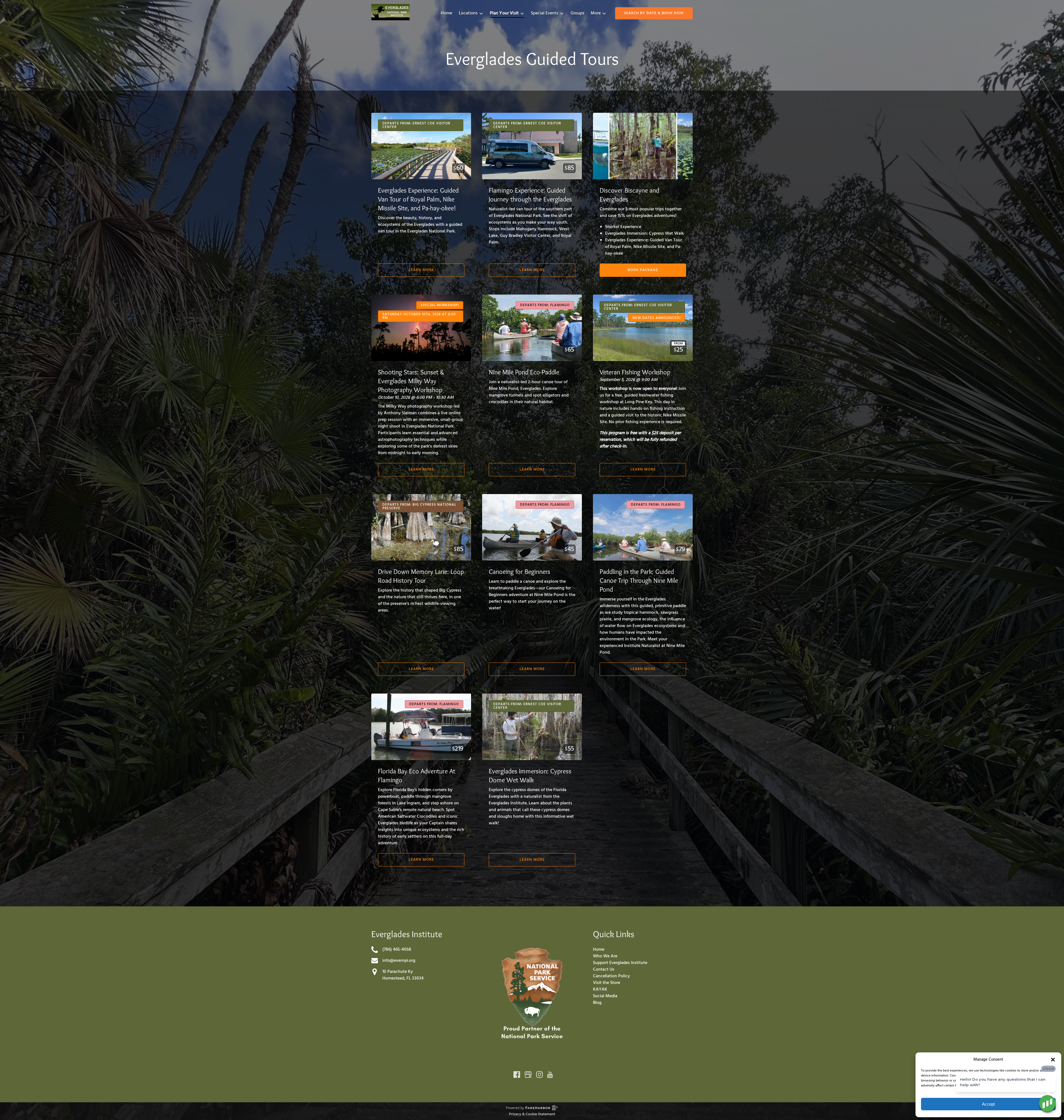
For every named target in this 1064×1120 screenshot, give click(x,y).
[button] (1053, 1059)
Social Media (605, 996)
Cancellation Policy (611, 976)
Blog (597, 1002)
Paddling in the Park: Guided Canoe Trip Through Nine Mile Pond (639, 580)
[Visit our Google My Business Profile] (528, 1074)
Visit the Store (606, 982)
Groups (577, 13)
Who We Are (605, 956)
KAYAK (600, 989)
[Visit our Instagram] (539, 1074)
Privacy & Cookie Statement (532, 1114)
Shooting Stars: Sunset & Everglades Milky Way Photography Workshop (411, 381)
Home (446, 13)
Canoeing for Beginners (519, 571)
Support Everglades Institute (620, 962)
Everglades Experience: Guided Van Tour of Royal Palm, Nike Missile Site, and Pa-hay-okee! (418, 199)
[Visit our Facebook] (516, 1074)
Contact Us (603, 969)
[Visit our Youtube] (550, 1074)
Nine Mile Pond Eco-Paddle (524, 372)
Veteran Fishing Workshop (635, 372)
